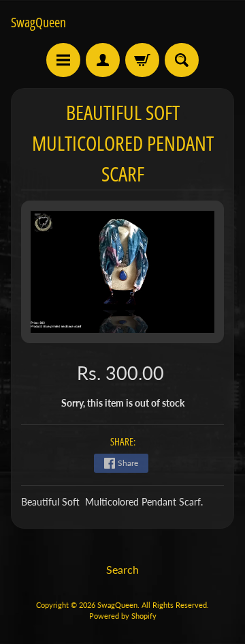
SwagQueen (38, 22)
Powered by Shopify (123, 615)
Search (122, 569)
